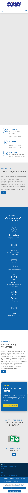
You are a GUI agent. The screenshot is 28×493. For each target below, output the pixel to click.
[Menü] (2, 10)
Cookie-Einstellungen (20, 478)
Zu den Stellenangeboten (10, 405)
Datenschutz (5, 478)
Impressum (12, 478)
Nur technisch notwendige (18, 488)
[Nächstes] (26, 444)
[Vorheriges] (2, 444)
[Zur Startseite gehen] (14, 4)
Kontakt (17, 315)
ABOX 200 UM (14, 450)
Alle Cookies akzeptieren (14, 491)
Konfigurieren (7, 488)
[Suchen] (25, 10)
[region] (14, 444)
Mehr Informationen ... (19, 485)
